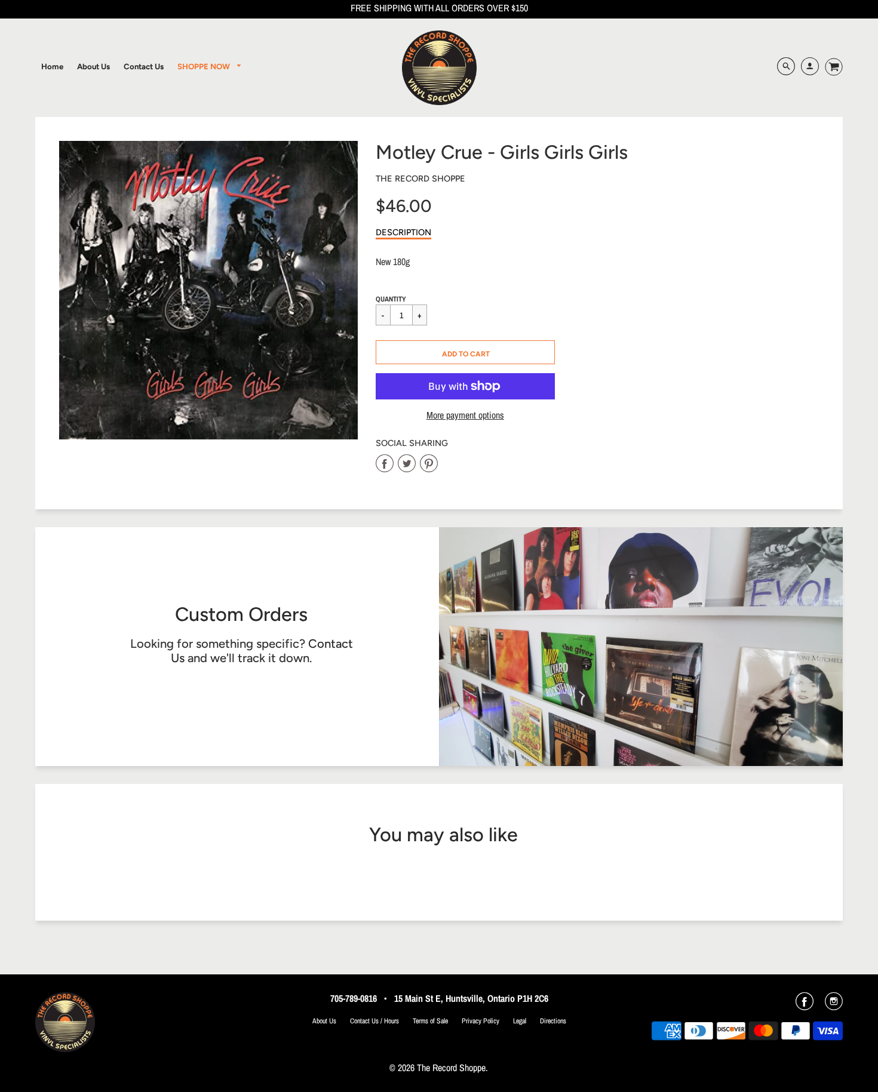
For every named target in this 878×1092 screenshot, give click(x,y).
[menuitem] (52, 66)
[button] (465, 352)
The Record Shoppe (420, 178)
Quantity (391, 299)
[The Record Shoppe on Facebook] (804, 1005)
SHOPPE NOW (204, 66)
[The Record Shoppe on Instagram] (834, 1005)
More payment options (465, 415)
